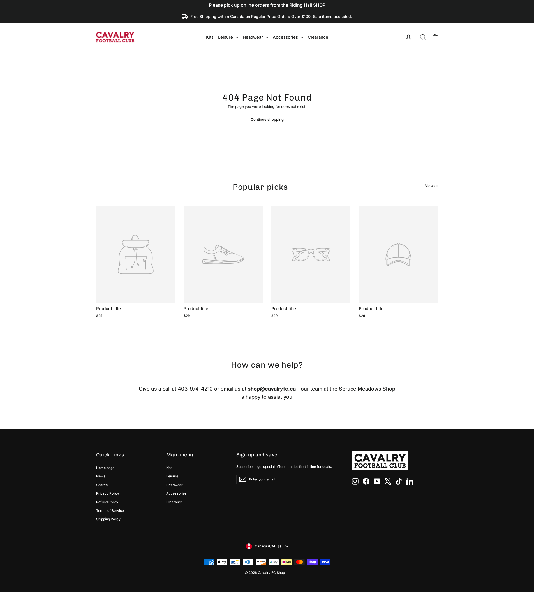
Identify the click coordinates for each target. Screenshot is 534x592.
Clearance (318, 37)
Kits (210, 37)
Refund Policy (107, 502)
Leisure (226, 37)
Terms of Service (110, 511)
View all (431, 186)
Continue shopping (267, 119)
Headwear (253, 37)
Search (102, 485)
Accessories (286, 37)
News (100, 476)
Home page (105, 468)
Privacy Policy (107, 493)
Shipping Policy (108, 519)
